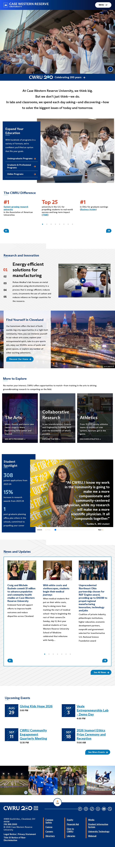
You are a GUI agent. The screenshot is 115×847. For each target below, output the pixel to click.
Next (99, 530)
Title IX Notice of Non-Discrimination (15, 839)
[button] (42, 224)
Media (91, 819)
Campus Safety (49, 821)
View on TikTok (101, 793)
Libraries (71, 836)
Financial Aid (73, 824)
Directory (50, 836)
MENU (101, 5)
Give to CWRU (70, 830)
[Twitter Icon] (109, 809)
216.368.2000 (10, 824)
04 (5, 289)
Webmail (92, 836)
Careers (49, 831)
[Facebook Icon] (79, 809)
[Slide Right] (108, 231)
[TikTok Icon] (92, 809)
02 (5, 276)
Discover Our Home (18, 359)
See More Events (96, 752)
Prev (48, 530)
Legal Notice (10, 834)
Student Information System (98, 825)
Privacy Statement (27, 834)
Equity (70, 819)
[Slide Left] (6, 231)
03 (5, 283)
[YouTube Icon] (103, 809)
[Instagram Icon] (86, 809)
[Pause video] (110, 69)
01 (5, 269)
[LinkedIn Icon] (97, 809)
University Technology (98, 831)
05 (5, 296)
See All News (100, 672)
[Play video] (83, 280)
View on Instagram (13, 791)
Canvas (48, 827)
